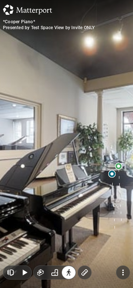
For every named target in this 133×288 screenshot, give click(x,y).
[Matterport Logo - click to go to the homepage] (27, 9)
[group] (54, 272)
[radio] (41, 272)
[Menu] (123, 272)
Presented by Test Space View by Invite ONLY (49, 27)
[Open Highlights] (10, 272)
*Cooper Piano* (19, 21)
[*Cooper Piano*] (66, 144)
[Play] (24, 272)
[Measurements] (85, 272)
